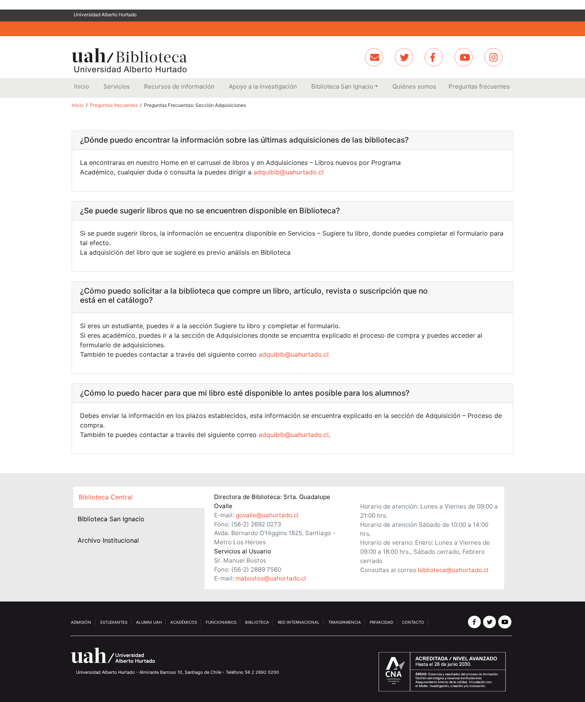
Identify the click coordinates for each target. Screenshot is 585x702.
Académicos (183, 622)
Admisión (81, 622)
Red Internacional (299, 622)
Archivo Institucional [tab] (108, 540)
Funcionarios (221, 622)
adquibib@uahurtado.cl (289, 172)
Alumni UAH (149, 622)
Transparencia (344, 622)
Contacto (413, 622)
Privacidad (381, 622)
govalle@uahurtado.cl (267, 515)
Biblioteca (257, 622)
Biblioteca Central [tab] (106, 497)
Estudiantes (113, 622)
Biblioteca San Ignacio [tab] (111, 519)
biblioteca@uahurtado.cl (453, 570)
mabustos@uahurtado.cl (271, 578)
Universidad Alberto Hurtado (105, 14)
